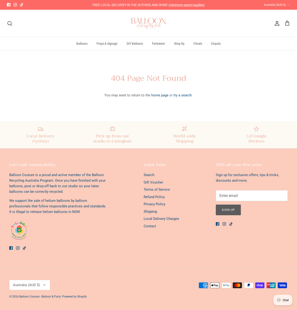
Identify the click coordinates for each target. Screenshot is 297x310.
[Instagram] (15, 4)
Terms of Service (157, 189)
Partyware (158, 43)
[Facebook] (8, 4)
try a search (183, 95)
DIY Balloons (135, 43)
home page (159, 95)
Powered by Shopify (74, 296)
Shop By (179, 43)
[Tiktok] (21, 4)
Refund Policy (154, 197)
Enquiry (216, 43)
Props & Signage (107, 43)
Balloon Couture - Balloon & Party (40, 296)
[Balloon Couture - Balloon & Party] (149, 23)
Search (149, 175)
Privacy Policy (154, 204)
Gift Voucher (153, 182)
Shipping (150, 211)
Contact (150, 226)
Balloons (81, 43)
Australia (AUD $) (275, 4)
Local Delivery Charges (161, 219)
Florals (198, 43)
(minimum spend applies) (186, 5)
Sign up (228, 210)
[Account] (276, 23)
